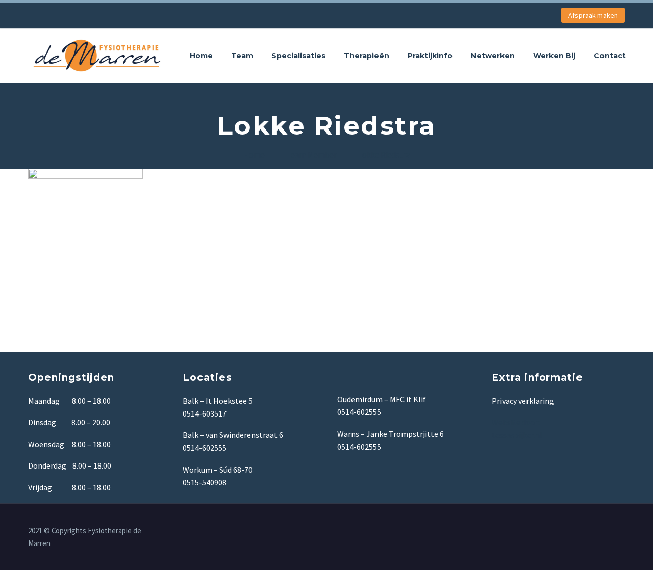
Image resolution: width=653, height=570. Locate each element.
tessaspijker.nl (518, 435)
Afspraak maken (593, 15)
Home (201, 55)
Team (242, 55)
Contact (610, 55)
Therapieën (366, 55)
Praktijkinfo (430, 55)
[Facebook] (622, 531)
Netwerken (493, 55)
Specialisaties (298, 55)
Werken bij (554, 55)
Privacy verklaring (523, 401)
